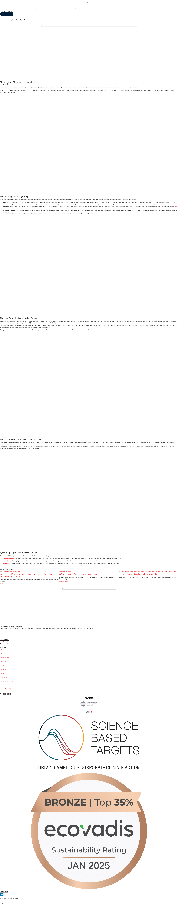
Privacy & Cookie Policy (7, 681)
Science (8, 19)
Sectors (3, 665)
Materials (3, 661)
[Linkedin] (1, 894)
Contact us (4, 677)
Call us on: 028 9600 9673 (6, 11)
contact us (112, 565)
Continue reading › (4, 584)
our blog (79, 565)
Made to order (4, 649)
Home (1, 19)
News (2, 673)
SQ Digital (21, 903)
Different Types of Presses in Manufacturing (78, 574)
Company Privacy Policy (7, 685)
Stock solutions (5, 657)
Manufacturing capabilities (7, 653)
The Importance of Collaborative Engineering (138, 574)
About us (3, 669)
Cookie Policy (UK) (6, 689)
